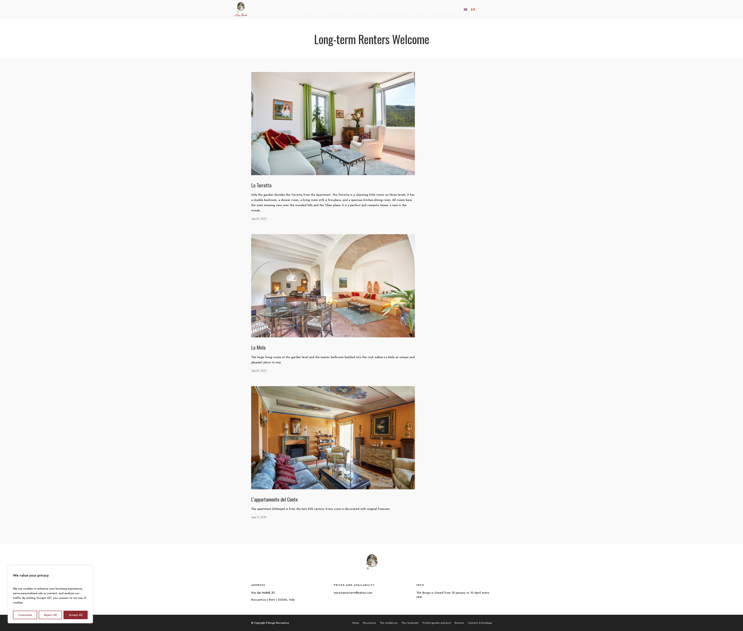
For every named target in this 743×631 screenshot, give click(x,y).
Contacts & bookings (445, 9)
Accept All (75, 615)
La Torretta (261, 185)
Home (294, 9)
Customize (25, 615)
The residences (333, 9)
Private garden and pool (393, 9)
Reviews (420, 9)
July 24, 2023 (258, 218)
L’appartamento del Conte (274, 499)
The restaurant (361, 9)
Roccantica (310, 9)
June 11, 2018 (258, 517)
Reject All (50, 615)
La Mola (258, 347)
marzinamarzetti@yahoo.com (353, 593)
